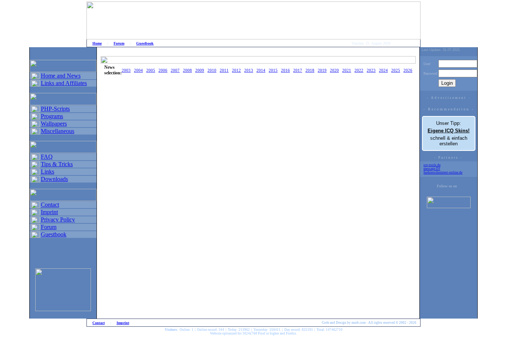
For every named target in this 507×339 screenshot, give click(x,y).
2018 (309, 70)
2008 (187, 70)
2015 (273, 70)
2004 (138, 70)
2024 (383, 70)
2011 (224, 70)
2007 (175, 70)
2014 (260, 70)
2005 (150, 70)
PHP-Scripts (55, 109)
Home (97, 43)
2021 (346, 70)
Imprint (49, 212)
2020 (334, 70)
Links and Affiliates (64, 83)
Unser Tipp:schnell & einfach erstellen (449, 133)
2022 (358, 70)
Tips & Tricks (57, 164)
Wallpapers (54, 123)
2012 (236, 70)
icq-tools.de (432, 165)
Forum (119, 43)
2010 (211, 70)
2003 (126, 70)
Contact (50, 204)
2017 (297, 70)
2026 (407, 70)
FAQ (47, 157)
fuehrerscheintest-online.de (442, 172)
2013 (248, 70)
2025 (395, 70)
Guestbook (145, 43)
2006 (162, 70)
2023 (371, 70)
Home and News (61, 75)
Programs (52, 116)
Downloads (54, 179)
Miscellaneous (57, 131)
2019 (322, 70)
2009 (199, 70)
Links (47, 171)
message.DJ (431, 169)
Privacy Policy (58, 219)
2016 (285, 70)
